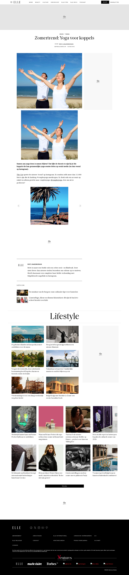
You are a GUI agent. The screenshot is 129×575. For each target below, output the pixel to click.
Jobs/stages (37, 536)
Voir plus (64, 486)
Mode (31, 2)
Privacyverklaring (80, 540)
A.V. (95, 536)
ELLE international (60, 536)
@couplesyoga (56, 180)
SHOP (105, 2)
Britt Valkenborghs (66, 44)
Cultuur (45, 2)
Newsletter (114, 2)
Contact (36, 540)
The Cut (20, 174)
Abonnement (16, 536)
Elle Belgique (17, 540)
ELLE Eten (64, 2)
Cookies (15, 545)
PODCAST (83, 2)
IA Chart (97, 540)
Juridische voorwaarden (83, 536)
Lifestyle (64, 317)
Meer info (50, 551)
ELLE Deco (73, 2)
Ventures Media (58, 540)
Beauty (37, 2)
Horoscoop (55, 2)
